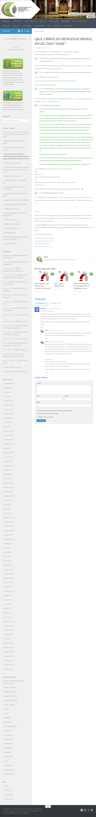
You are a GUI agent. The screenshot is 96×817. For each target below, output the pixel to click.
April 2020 (7, 474)
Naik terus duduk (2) (45, 246)
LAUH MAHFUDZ (9, 735)
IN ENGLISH (43, 21)
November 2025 (8, 383)
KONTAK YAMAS (17, 21)
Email (67, 396)
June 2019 (7, 504)
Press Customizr (24, 813)
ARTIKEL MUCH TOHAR (10, 700)
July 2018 (7, 548)
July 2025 (7, 392)
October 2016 (8, 634)
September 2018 (8, 539)
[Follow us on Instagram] (22, 31)
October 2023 (8, 409)
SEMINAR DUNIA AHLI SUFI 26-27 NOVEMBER (16, 200)
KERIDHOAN (7, 731)
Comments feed (8, 794)
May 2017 (7, 608)
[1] (73, 51)
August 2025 (7, 388)
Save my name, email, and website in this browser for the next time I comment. (54, 410)
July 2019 (7, 500)
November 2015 (8, 656)
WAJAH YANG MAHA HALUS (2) (18, 371)
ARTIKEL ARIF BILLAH (31, 21)
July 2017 (7, 600)
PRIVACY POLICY (68, 26)
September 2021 (8, 444)
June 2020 (7, 470)
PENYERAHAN (8, 748)
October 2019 (8, 492)
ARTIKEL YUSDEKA (9, 705)
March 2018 (7, 565)
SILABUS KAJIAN (53, 21)
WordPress (11, 813)
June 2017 (7, 604)
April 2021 (7, 448)
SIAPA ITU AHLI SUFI (9, 233)
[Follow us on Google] (28, 31)
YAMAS (39, 48)
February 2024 (8, 405)
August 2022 (7, 422)
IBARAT (6, 713)
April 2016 (7, 639)
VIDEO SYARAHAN (9, 770)
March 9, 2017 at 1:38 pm (56, 342)
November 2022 (8, 418)
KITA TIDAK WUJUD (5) (10, 244)
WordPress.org (8, 799)
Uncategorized (8, 765)
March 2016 (7, 643)
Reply (41, 327)
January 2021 (8, 457)
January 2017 (8, 626)
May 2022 (7, 427)
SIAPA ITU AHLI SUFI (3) (10, 220)
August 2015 (7, 669)
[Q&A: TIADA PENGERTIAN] (64, 276)
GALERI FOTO (17, 26)
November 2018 (8, 530)
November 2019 (8, 487)
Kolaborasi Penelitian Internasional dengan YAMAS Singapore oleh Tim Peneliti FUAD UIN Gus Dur (16, 169)
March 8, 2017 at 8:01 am (54, 308)
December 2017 (8, 578)
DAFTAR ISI (57, 26)
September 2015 (8, 665)
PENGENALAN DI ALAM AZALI (12, 224)
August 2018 (7, 543)
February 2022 (8, 431)
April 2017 (7, 613)
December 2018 (8, 526)
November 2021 (8, 440)
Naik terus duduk (44, 243)
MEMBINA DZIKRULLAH (20, 350)
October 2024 (8, 401)
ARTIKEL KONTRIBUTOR (79, 21)
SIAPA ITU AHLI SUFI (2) (10, 228)
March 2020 (7, 479)
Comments (42, 303)
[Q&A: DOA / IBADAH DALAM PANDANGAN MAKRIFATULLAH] (83, 276)
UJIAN (6, 761)
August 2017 (7, 595)
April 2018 (7, 561)
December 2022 (8, 414)
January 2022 (8, 435)
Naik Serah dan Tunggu (46, 238)
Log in (6, 786)
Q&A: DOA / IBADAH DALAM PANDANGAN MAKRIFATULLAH (81, 286)
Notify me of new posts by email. (46, 417)
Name (38, 396)
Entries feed (7, 790)
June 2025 (7, 396)
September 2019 (8, 496)
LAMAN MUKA (6, 21)
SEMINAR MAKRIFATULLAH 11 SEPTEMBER (15, 204)
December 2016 (8, 630)
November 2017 (8, 582)
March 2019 (7, 513)
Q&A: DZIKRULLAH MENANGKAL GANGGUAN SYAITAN (43, 286)
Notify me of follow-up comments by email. (48, 413)
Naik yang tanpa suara (45, 241)
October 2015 (8, 660)
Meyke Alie (7, 255)
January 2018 (8, 574)
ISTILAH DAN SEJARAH (10, 726)
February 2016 (8, 647)
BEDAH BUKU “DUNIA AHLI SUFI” (13, 176)
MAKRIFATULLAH (9, 744)
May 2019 (7, 509)
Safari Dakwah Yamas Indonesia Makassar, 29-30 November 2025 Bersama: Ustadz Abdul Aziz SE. (16, 134)
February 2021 (8, 453)
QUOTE (49, 26)
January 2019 (8, 522)
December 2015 (8, 652)
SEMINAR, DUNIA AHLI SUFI (11, 209)
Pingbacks (56, 303)
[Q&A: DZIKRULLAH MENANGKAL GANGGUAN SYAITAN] (44, 276)
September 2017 (8, 591)
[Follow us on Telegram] (19, 31)
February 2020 (8, 483)
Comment (39, 383)
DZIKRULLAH (6, 26)
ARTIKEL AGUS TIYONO (10, 687)
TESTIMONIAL (27, 26)
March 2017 (7, 617)
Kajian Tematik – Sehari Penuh (12, 163)
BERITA (6, 709)
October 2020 (8, 461)
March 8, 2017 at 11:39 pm (56, 330)
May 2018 (7, 556)
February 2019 (8, 517)
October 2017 (8, 587)
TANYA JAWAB (65, 21)
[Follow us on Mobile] (25, 31)
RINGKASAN (7, 752)
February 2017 (8, 621)
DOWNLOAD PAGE (39, 26)
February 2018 (8, 569)
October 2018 (8, 535)
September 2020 (8, 466)
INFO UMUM (7, 722)
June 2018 (7, 552)
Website (38, 402)
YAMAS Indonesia (9, 774)
